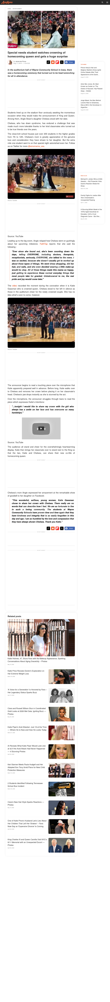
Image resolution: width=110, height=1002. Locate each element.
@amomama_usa (36, 146)
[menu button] (107, 2)
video (14, 285)
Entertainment (17, 8)
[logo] (7, 2)
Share (71, 62)
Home (9, 8)
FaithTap (44, 243)
